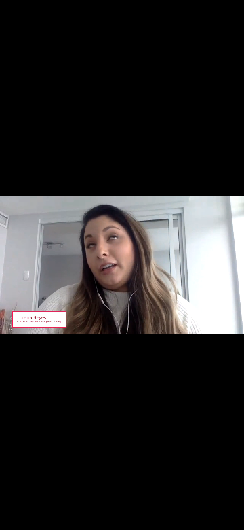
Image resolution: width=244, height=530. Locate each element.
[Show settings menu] (203, 518)
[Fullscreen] (230, 518)
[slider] (110, 518)
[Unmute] (176, 518)
